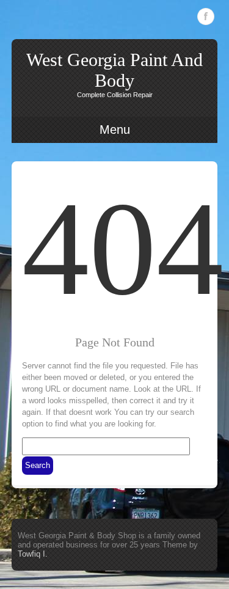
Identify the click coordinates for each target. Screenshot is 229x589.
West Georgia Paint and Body (114, 69)
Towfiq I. (33, 553)
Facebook (205, 16)
